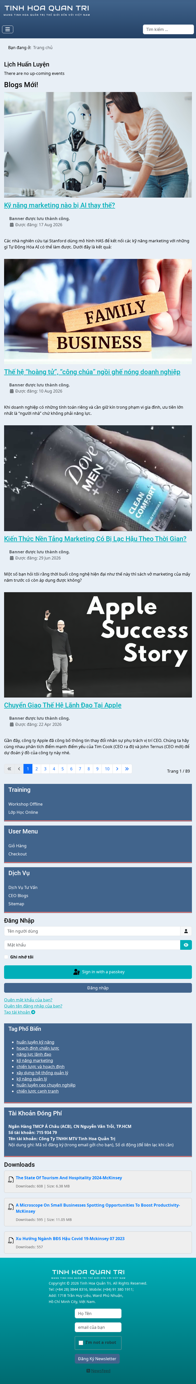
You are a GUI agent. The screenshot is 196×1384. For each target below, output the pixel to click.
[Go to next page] (117, 769)
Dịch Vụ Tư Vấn (23, 887)
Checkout (17, 854)
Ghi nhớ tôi (21, 957)
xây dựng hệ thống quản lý (42, 1073)
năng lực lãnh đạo (34, 1054)
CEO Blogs (18, 895)
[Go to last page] (126, 769)
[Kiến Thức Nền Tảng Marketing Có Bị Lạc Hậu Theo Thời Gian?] (98, 478)
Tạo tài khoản (17, 1012)
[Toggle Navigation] (7, 29)
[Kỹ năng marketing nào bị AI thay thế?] (98, 144)
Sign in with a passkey (103, 972)
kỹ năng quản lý (32, 1079)
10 (107, 769)
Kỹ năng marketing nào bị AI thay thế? (59, 205)
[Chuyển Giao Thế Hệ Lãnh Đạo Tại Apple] (98, 644)
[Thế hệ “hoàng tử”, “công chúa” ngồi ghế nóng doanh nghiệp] (98, 311)
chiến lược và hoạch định (41, 1066)
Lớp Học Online (23, 812)
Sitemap (16, 904)
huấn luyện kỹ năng (35, 1042)
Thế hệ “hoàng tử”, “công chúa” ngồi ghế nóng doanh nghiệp (92, 372)
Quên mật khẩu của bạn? (28, 1000)
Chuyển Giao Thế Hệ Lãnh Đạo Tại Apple (62, 705)
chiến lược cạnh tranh (38, 1091)
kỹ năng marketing (35, 1060)
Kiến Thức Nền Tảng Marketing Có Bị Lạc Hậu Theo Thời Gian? (95, 539)
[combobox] (168, 29)
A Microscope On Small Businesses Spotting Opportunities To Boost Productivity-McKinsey (98, 1208)
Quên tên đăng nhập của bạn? (33, 1006)
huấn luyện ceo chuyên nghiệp (46, 1085)
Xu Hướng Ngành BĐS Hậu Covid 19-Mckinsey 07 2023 (70, 1238)
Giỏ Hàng (17, 846)
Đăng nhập (98, 988)
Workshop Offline (25, 804)
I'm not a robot (100, 1342)
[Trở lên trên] (187, 1374)
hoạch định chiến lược (38, 1048)
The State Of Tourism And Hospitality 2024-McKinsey (69, 1178)
